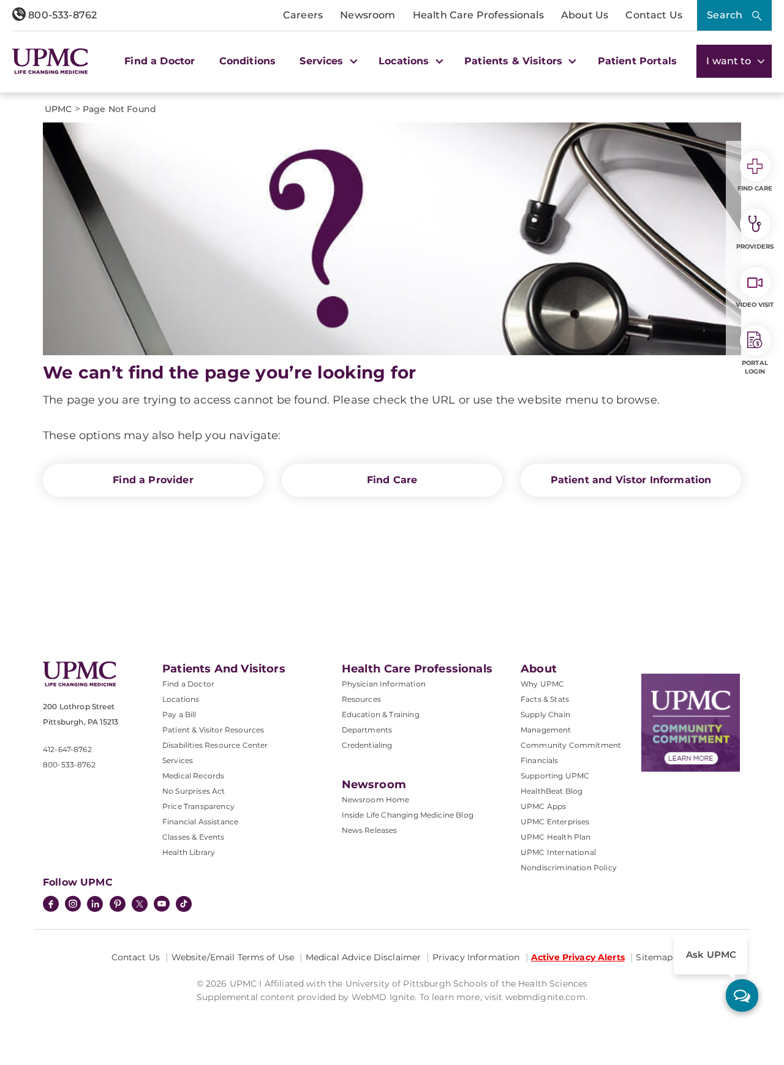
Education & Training (381, 714)
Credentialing (367, 745)
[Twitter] (140, 904)
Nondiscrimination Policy (569, 867)
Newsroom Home (376, 799)
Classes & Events (193, 836)
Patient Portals (637, 61)
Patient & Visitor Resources (213, 729)
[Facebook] (51, 905)
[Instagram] (73, 905)
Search (724, 15)
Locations (180, 699)
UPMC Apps (543, 806)
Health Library (188, 852)
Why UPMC (542, 683)
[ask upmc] (742, 995)
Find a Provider (153, 480)
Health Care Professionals (478, 15)
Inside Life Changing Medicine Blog (407, 814)
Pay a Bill (179, 714)
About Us (584, 15)
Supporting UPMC (555, 775)
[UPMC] (50, 61)
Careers (303, 15)
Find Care (392, 480)
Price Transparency (198, 806)
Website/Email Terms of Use (233, 957)
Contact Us (653, 15)
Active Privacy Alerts (578, 957)
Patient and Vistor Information (631, 480)
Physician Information (384, 683)
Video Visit (755, 305)
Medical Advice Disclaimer (363, 957)
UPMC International (558, 852)
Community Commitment (571, 745)
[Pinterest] (118, 905)
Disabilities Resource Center (215, 745)
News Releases (370, 830)
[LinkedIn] (95, 905)
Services (177, 760)
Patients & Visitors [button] (514, 61)
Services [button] (323, 61)
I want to (730, 61)
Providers (755, 246)
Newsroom (367, 15)
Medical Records (193, 775)
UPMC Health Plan (556, 836)
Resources (361, 699)
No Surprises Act (193, 791)
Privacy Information (476, 957)
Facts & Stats (545, 699)
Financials (540, 760)
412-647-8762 (67, 749)
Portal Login (755, 367)
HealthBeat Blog (551, 791)
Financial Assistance (200, 821)
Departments (367, 729)
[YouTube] (162, 905)
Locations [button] (405, 61)
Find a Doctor (159, 61)
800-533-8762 (61, 15)
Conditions (247, 61)
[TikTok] (184, 904)
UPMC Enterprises (555, 821)
